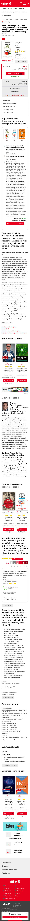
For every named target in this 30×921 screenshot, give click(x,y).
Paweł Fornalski (9, 172)
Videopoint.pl (8, 893)
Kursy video (21, 8)
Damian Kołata (17, 181)
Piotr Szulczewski (10, 211)
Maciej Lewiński (12, 189)
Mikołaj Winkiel (17, 213)
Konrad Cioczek (22, 167)
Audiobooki (5, 12)
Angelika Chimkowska (15, 166)
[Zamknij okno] (26, 914)
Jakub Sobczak (15, 207)
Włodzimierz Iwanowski (21, 375)
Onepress (17, 47)
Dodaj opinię (17, 559)
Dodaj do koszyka (16, 223)
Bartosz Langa (19, 187)
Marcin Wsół (22, 214)
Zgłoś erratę (5, 733)
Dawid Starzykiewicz (18, 208)
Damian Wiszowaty (15, 214)
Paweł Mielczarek (10, 195)
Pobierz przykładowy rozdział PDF (11, 731)
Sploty (18, 895)
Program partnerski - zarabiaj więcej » (15, 835)
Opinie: (17, 54)
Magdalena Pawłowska (14, 199)
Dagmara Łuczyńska (10, 190)
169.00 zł (23, 380)
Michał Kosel (19, 183)
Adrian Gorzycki (12, 175)
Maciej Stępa (13, 183)
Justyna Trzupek (9, 213)
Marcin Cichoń (14, 167)
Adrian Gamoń (9, 174)
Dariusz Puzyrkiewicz (19, 43)
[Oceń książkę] (21, 51)
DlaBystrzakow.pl (21, 888)
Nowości (17, 12)
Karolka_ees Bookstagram (9, 327)
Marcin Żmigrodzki (8, 807)
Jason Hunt (15, 178)
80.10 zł (10, 813)
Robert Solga (22, 207)
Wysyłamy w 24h (15, 76)
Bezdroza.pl (8, 890)
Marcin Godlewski (17, 174)
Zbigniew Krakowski (16, 184)
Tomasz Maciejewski (10, 192)
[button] (27, 352)
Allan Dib (22, 807)
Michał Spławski (9, 208)
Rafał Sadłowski (13, 205)
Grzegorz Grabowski (21, 175)
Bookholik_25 (5, 329)
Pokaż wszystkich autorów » (12, 216)
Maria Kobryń (20, 180)
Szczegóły (8, 109)
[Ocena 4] (21, 51)
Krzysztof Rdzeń (16, 204)
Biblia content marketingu (19, 444)
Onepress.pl (8, 885)
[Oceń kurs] (7, 558)
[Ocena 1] (15, 51)
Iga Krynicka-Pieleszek (20, 186)
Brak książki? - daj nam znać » (19, 843)
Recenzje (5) (9, 106)
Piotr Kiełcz (13, 180)
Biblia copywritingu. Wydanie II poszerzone (22, 519)
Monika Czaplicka (16, 169)
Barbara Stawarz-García (11, 210)
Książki (10, 8)
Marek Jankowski (20, 177)
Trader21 (24, 211)
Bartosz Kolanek (9, 181)
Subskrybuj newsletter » (18, 851)
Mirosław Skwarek (8, 375)
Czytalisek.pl (8, 895)
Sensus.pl (19, 885)
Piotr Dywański (20, 170)
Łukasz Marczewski (10, 193)
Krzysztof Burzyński (15, 164)
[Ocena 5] (23, 51)
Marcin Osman (18, 198)
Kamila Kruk (12, 186)
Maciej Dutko (13, 170)
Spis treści (8, 112)
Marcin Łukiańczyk (20, 190)
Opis (6, 100)
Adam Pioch (13, 201)
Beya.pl (18, 893)
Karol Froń (16, 172)
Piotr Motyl (16, 195)
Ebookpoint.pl (20, 890)
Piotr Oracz (12, 198)
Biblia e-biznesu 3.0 (11, 161)
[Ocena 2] (17, 51)
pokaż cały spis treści (10, 765)
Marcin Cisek (9, 169)
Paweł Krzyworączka (10, 187)
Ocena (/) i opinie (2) (10, 103)
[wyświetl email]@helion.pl (11, 909)
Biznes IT (4, 737)
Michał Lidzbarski (20, 189)
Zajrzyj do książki (6, 60)
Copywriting (24, 737)
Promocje (11, 12)
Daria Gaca (21, 172)
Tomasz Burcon (16, 163)
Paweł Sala (8, 207)
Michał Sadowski (21, 205)
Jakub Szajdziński (21, 210)
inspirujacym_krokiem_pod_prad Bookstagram (14, 333)
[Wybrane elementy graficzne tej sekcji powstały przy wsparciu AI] (27, 393)
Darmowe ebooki (6, 15)
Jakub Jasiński (9, 178)
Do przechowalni (15, 91)
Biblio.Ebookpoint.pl (10, 898)
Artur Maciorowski (20, 192)
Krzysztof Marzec (19, 193)
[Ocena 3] (19, 51)
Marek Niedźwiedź (16, 196)
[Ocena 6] (25, 51)
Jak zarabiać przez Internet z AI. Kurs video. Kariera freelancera (22, 371)
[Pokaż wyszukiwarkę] (21, 3)
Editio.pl (7, 888)
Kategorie (4, 8)
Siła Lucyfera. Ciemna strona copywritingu (9, 519)
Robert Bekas (9, 163)
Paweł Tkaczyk (17, 211)
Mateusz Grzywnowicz (11, 177)
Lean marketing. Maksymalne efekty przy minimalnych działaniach (21, 804)
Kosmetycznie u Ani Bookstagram (11, 331)
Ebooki (15, 8)
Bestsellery (24, 12)
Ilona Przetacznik (16, 202)
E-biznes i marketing (13, 737)
